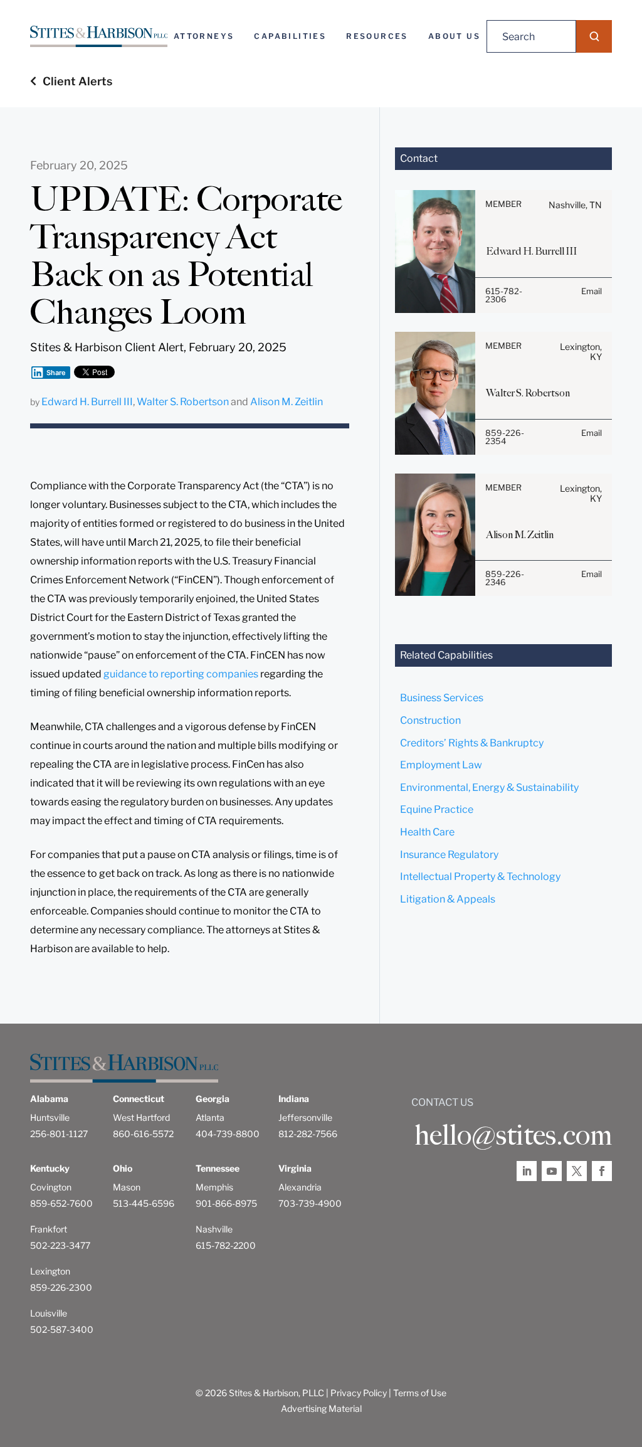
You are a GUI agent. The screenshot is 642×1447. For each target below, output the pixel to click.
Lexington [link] (50, 1271)
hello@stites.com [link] (513, 1135)
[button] (594, 36)
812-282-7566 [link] (307, 1133)
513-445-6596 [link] (143, 1203)
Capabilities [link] (290, 36)
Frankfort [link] (48, 1229)
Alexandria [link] (300, 1187)
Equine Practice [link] (436, 809)
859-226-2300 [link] (61, 1287)
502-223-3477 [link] (60, 1245)
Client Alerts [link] (77, 81)
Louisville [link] (48, 1313)
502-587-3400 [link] (61, 1329)
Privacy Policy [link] (358, 1392)
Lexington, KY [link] (581, 351)
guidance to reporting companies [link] (180, 674)
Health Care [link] (427, 832)
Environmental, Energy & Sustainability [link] (489, 787)
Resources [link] (377, 36)
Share (56, 372)
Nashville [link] (214, 1229)
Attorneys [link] (204, 36)
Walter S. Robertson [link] (183, 402)
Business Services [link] (441, 698)
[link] (98, 36)
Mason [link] (126, 1187)
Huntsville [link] (50, 1117)
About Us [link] (454, 36)
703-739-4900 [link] (310, 1203)
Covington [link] (50, 1187)
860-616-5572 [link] (143, 1133)
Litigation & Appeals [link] (447, 899)
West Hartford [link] (141, 1117)
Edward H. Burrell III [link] (87, 402)
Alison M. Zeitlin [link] (286, 402)
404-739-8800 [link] (228, 1133)
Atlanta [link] (210, 1117)
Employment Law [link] (441, 765)
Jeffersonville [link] (305, 1117)
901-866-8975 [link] (226, 1203)
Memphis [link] (214, 1187)
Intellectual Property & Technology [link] (480, 877)
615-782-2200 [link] (226, 1245)
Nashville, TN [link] (575, 204)
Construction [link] (430, 720)
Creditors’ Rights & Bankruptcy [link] (472, 743)
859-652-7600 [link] (61, 1203)
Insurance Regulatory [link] (449, 855)
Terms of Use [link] (419, 1392)
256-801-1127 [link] (59, 1133)
